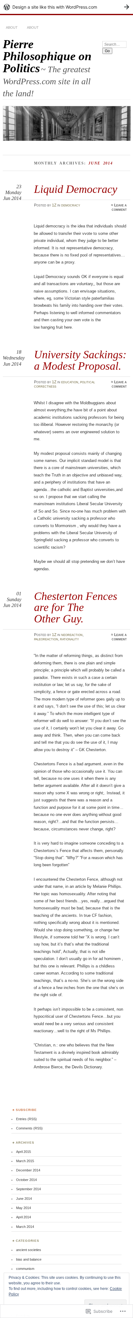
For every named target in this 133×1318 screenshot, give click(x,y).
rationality (69, 639)
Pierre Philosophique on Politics (47, 56)
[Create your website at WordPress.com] (66, 7)
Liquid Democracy (75, 189)
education (69, 382)
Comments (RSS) (29, 1128)
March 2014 (25, 1227)
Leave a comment (119, 207)
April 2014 (23, 1217)
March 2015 (25, 1161)
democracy (70, 205)
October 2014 (26, 1180)
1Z (54, 205)
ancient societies (28, 1250)
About (12, 27)
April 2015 (23, 1152)
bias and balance (28, 1259)
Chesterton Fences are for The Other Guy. (75, 607)
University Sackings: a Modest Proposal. (80, 360)
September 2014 (28, 1189)
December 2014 (28, 1170)
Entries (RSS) (26, 1119)
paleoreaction (46, 639)
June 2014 (24, 1198)
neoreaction (72, 635)
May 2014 (23, 1208)
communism (25, 1268)
